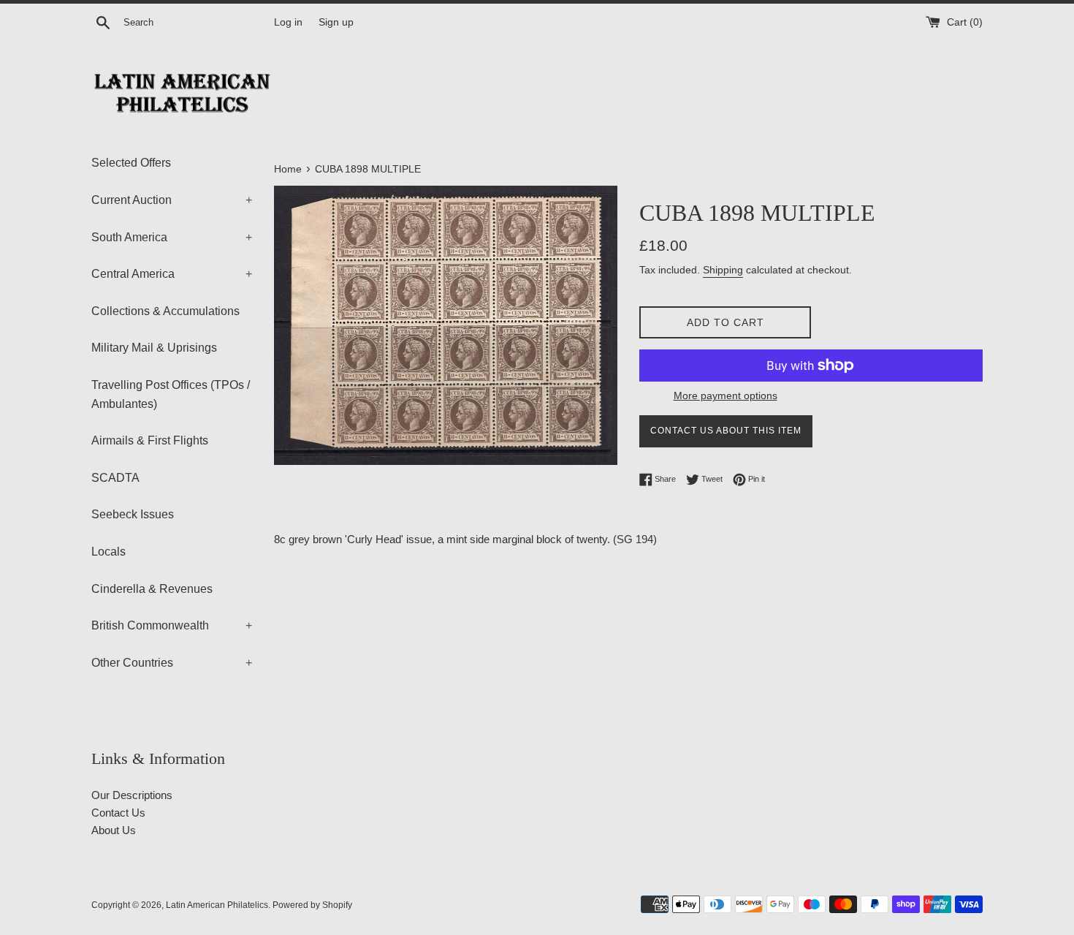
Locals (108, 551)
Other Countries (171, 662)
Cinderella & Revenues (152, 589)
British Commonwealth (171, 625)
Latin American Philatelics (217, 905)
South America (171, 237)
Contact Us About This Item (725, 430)
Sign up (336, 22)
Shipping (723, 270)
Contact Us (118, 812)
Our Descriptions (131, 795)
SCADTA (115, 478)
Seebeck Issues (132, 514)
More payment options (725, 395)
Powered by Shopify (312, 905)
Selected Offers (131, 162)
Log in (288, 22)
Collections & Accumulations (165, 311)
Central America (171, 274)
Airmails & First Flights (149, 440)
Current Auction (171, 200)
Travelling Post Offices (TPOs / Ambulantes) (170, 394)
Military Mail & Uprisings (154, 347)
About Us (113, 830)
